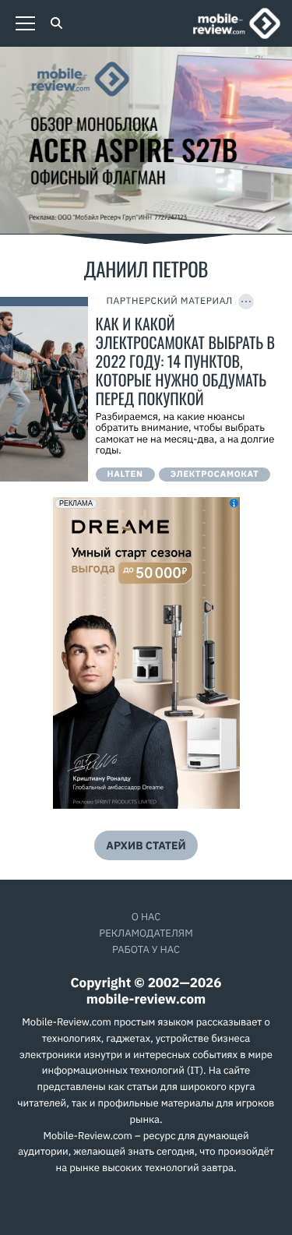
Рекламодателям (145, 933)
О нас (146, 916)
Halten (125, 474)
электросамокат (215, 474)
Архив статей (145, 845)
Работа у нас (146, 949)
